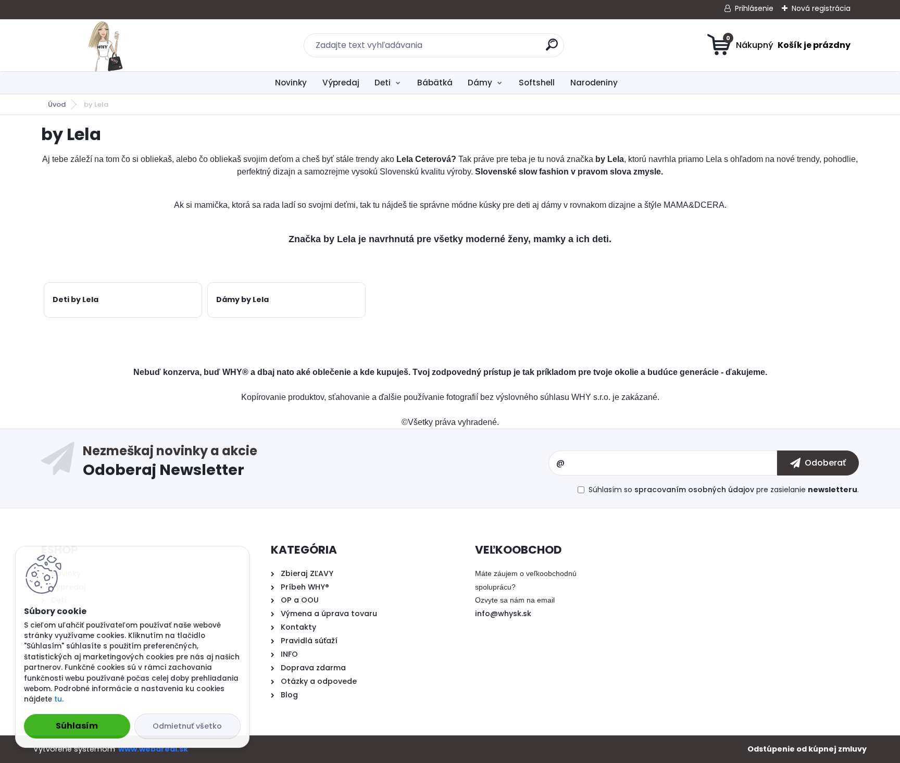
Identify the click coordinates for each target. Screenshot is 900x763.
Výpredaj (340, 82)
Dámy (480, 82)
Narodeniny (594, 82)
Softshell (537, 82)
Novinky (291, 82)
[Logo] (105, 45)
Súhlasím (77, 726)
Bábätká (435, 82)
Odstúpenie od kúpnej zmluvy (807, 749)
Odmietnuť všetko (187, 726)
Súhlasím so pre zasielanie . (724, 489)
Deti (382, 82)
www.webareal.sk (153, 749)
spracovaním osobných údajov (694, 489)
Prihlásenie (754, 8)
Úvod (57, 104)
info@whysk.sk (503, 613)
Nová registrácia (821, 8)
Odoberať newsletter (315, 463)
